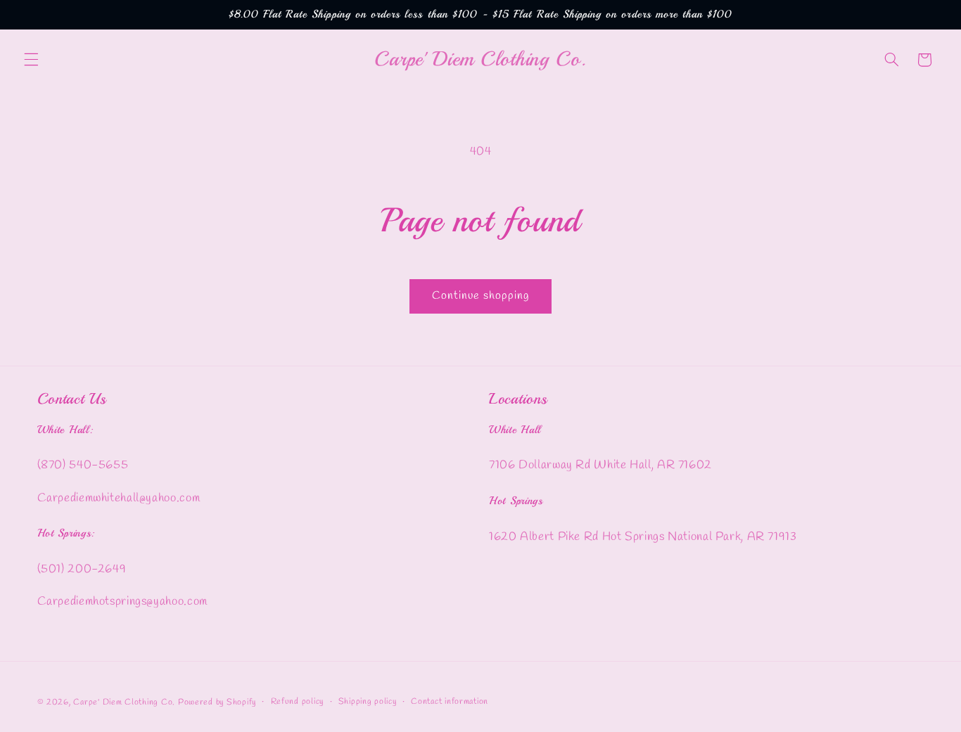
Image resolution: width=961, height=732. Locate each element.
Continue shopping (481, 295)
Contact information (449, 701)
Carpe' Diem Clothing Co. (124, 701)
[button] (31, 60)
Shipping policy (367, 701)
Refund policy (297, 701)
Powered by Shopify (217, 701)
